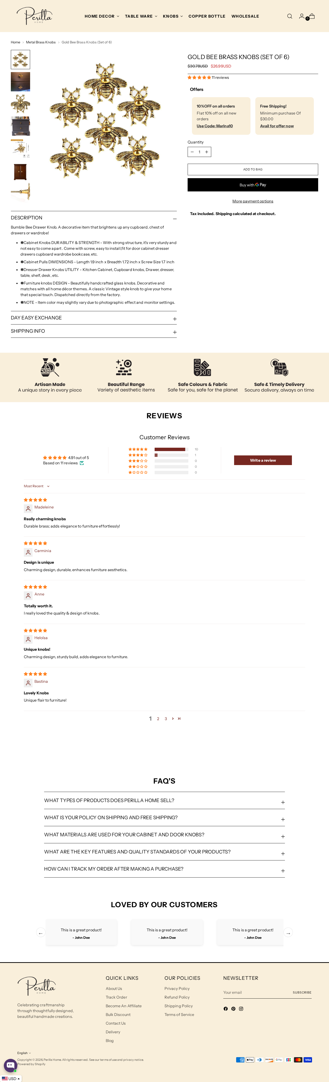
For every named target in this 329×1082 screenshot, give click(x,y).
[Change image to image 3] (20, 104)
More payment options (252, 201)
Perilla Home (52, 1060)
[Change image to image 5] (20, 148)
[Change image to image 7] (20, 192)
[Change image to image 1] (20, 59)
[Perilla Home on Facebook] (226, 1009)
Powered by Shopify (31, 1064)
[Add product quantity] (192, 152)
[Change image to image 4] (20, 126)
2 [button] (158, 718)
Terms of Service (179, 1014)
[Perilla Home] (34, 16)
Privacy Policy (177, 988)
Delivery (113, 1031)
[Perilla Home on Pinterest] (234, 1009)
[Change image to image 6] (20, 170)
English (22, 1053)
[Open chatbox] (10, 1065)
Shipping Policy (178, 1005)
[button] (200, 77)
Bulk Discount (118, 1014)
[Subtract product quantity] (206, 152)
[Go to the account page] (300, 16)
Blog (110, 1040)
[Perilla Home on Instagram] (241, 1009)
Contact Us (116, 1023)
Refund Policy (177, 997)
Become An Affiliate (124, 1005)
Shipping (224, 213)
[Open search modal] (290, 16)
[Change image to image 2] (20, 81)
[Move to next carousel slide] (314, 751)
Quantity (196, 142)
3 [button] (166, 718)
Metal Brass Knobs (41, 42)
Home (15, 42)
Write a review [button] (263, 460)
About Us (114, 988)
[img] (35, 499)
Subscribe (302, 992)
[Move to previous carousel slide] (303, 751)
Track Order (116, 997)
